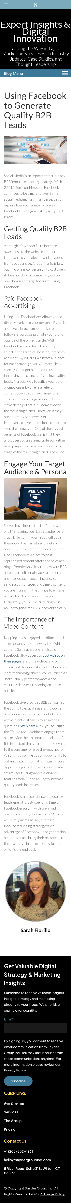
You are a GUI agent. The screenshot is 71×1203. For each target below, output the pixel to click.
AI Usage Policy (52, 1194)
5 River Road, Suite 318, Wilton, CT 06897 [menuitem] (32, 1170)
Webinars (27, 726)
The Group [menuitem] (13, 1120)
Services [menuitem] (11, 1112)
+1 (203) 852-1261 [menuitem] (18, 1151)
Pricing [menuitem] (9, 1129)
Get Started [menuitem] (14, 1103)
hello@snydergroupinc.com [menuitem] (27, 1160)
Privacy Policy (15, 1070)
